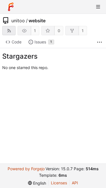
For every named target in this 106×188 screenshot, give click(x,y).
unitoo (18, 20)
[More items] (99, 42)
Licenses (59, 182)
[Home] (11, 7)
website (37, 20)
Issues (43, 41)
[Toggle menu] (98, 7)
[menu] (37, 183)
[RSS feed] (9, 30)
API (75, 182)
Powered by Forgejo (26, 168)
